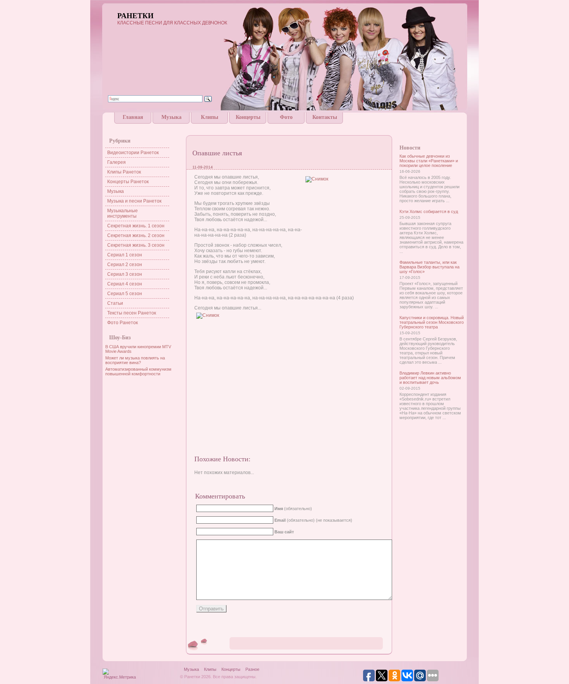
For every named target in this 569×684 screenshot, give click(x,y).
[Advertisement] (284, 127)
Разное (252, 669)
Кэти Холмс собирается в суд (428, 211)
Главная (133, 117)
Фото (286, 117)
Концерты (248, 117)
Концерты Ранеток (128, 181)
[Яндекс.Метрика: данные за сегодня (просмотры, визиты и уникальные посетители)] (120, 675)
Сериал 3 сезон (124, 274)
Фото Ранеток (122, 322)
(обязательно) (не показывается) (313, 520)
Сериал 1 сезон (124, 255)
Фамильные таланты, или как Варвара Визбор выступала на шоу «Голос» (429, 267)
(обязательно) (293, 508)
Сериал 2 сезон (124, 264)
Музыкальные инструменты (122, 213)
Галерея (116, 162)
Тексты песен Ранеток (131, 313)
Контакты (324, 117)
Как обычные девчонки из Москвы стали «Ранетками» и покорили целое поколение (428, 161)
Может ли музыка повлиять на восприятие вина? (135, 360)
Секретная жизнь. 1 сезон (136, 226)
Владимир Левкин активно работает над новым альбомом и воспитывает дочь (430, 378)
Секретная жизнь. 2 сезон (136, 235)
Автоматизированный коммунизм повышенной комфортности (138, 371)
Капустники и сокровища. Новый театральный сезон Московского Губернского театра (431, 322)
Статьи (115, 303)
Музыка (171, 117)
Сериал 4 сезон (124, 284)
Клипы (209, 117)
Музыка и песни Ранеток (134, 201)
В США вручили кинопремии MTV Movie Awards (138, 349)
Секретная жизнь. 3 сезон (136, 245)
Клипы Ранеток (124, 172)
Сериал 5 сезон (124, 293)
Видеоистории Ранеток (133, 152)
